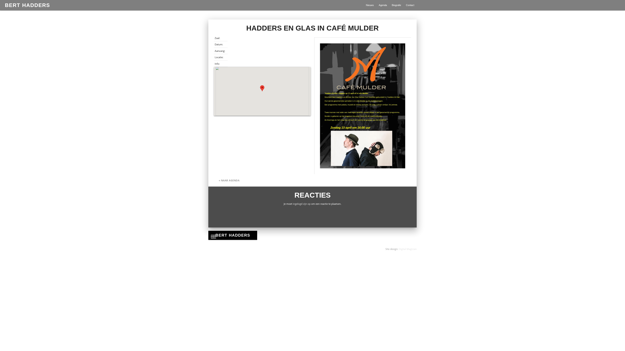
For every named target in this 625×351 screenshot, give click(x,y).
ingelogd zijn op (302, 203)
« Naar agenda (229, 180)
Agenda (383, 5)
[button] (262, 88)
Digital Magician (408, 249)
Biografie (396, 5)
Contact (410, 5)
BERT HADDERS (27, 5)
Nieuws (370, 5)
